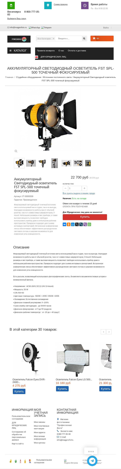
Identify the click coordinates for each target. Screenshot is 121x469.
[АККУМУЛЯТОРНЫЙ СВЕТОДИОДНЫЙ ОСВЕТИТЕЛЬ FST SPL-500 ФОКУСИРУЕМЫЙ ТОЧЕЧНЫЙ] (31, 163)
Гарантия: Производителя (25, 200)
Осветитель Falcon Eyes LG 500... (74, 379)
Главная (9, 77)
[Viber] (85, 224)
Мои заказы (39, 422)
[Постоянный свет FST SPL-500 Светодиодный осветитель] (43, 163)
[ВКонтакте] (64, 224)
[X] (77, 224)
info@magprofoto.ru (18, 27)
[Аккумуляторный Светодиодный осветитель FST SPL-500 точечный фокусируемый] (19, 163)
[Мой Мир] (73, 224)
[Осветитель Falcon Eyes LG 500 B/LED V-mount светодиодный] (74, 359)
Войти (106, 28)
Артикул (17, 196)
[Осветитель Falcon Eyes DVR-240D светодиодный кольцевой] (31, 359)
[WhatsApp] (89, 224)
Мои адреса (39, 432)
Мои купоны (39, 443)
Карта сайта (17, 444)
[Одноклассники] (68, 224)
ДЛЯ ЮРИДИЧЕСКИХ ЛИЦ (19, 425)
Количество (68, 184)
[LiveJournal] (81, 224)
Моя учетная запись (41, 412)
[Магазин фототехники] (19, 39)
